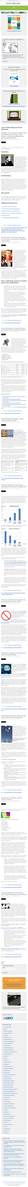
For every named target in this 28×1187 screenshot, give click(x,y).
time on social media (20, 230)
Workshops (14, 1181)
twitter (5, 1126)
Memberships (18, 1181)
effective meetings (8, 1043)
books (5, 1028)
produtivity (6, 1099)
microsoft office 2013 (8, 1087)
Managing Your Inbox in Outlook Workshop (10, 210)
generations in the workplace (10, 1051)
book (8, 54)
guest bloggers (8, 1062)
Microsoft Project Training (9, 1091)
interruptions (19, 229)
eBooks (7, 1181)
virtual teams (7, 1128)
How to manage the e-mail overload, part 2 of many (14, 404)
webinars (6, 1130)
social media (7, 478)
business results (7, 593)
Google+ (6, 1060)
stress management (9, 1105)
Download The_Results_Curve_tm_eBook (9, 948)
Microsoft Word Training (9, 1095)
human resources (8, 1066)
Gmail (18, 227)
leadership (7, 1072)
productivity (3, 230)
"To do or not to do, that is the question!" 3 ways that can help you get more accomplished (13, 621)
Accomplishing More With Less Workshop (10, 217)
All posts (3, 961)
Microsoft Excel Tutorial (9, 1080)
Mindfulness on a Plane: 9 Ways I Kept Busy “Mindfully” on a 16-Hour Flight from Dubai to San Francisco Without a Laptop (14, 1150)
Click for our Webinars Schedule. (14, 31)
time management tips (15, 478)
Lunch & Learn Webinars (10, 1074)
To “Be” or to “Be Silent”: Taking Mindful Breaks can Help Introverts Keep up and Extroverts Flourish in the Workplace (14, 1142)
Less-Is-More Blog (12, 1182)
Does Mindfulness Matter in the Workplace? (12, 1171)
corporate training (8, 1039)
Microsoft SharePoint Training (10, 1093)
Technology (22, 227)
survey (6, 1109)
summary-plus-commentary (10, 227)
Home (4, 1181)
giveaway (6, 1055)
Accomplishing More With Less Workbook (12, 399)
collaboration (7, 1037)
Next (2, 963)
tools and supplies (8, 1124)
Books (10, 1181)
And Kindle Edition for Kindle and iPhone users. (14, 106)
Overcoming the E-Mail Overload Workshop (11, 208)
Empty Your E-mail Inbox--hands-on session (15, 396)
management (7, 1076)
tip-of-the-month (7, 1120)
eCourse (19, 54)
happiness (6, 1064)
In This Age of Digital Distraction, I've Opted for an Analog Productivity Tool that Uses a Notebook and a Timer (14, 1165)
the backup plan (22, 612)
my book (19, 691)
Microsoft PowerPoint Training (10, 1089)
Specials (23, 1181)
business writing (8, 1033)
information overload (11, 230)
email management (13, 232)
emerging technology (9, 1049)
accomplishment (8, 1026)
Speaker (23, 1182)
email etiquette (7, 1045)
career (6, 1035)
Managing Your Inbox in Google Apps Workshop (12, 213)
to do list (6, 1122)
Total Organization (6, 215)
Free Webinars (5, 1182)
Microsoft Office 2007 (9, 1082)
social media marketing (9, 1103)
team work (6, 1111)
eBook (10, 54)
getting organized (12, 229)
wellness (6, 1132)
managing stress (4, 232)
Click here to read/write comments (14, 225)
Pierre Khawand (6, 139)
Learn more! (5, 61)
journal (14, 54)
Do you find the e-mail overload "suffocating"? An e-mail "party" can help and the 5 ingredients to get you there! (13, 239)
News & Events (18, 1182)
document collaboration (9, 1041)
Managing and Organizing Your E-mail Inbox (13, 400)
